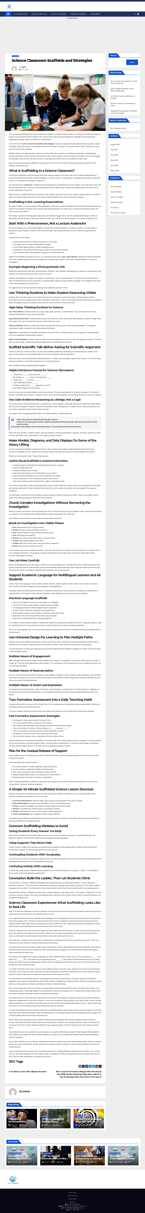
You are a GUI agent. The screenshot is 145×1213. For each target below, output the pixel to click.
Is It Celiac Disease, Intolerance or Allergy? (89, 1157)
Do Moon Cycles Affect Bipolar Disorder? (29, 1072)
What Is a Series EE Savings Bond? (53, 1120)
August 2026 (115, 144)
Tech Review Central (118, 213)
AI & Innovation (20, 14)
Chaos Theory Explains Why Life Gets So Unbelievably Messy (88, 1121)
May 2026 (114, 160)
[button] (134, 14)
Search (113, 55)
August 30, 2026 (84, 1162)
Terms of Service (72, 1195)
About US (72, 1202)
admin (24, 67)
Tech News (95, 14)
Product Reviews (78, 14)
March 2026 (115, 171)
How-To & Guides (58, 14)
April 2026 (114, 165)
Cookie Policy (72, 1199)
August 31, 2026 (16, 1162)
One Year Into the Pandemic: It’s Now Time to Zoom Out (19, 1158)
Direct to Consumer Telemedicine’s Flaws (122, 1157)
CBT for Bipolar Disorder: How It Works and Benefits (55, 1158)
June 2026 (114, 155)
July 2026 (114, 150)
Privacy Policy (72, 1192)
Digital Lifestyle (39, 14)
